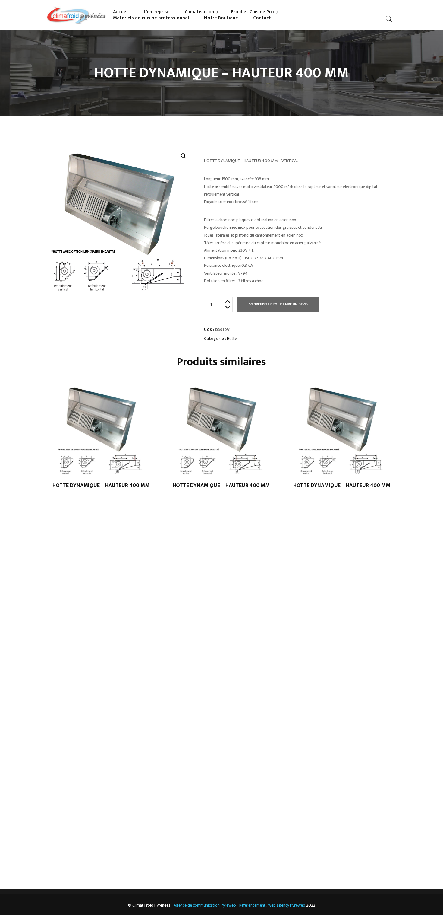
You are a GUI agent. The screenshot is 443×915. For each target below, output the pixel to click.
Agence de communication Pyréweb (205, 905)
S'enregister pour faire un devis (278, 304)
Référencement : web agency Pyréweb (272, 905)
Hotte (232, 338)
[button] (183, 156)
